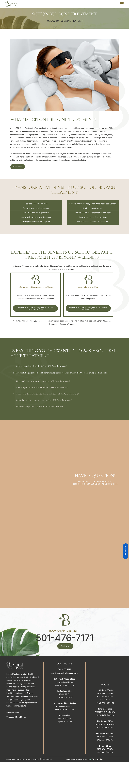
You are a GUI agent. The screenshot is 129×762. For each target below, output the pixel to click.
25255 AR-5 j (64, 694)
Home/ (49, 21)
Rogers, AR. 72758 (64, 722)
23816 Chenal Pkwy (64, 682)
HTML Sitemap (46, 759)
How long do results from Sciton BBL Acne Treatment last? (42, 387)
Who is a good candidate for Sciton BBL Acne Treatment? (41, 366)
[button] (64, 366)
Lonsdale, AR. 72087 (64, 697)
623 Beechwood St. (64, 706)
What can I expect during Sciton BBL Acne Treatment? (40, 406)
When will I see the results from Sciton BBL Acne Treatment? (43, 381)
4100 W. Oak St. (64, 718)
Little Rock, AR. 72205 (64, 709)
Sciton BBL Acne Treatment (68, 21)
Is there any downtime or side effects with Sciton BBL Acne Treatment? (47, 393)
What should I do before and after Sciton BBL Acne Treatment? (44, 400)
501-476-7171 (64, 637)
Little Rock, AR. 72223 (64, 685)
